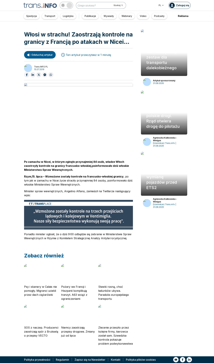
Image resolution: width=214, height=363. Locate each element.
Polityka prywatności (37, 359)
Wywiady (109, 16)
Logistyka (68, 16)
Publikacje (90, 16)
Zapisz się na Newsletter (90, 359)
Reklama (183, 16)
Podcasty (159, 16)
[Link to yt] (176, 359)
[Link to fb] (182, 359)
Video (143, 16)
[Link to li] (189, 359)
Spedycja (31, 16)
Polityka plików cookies (141, 359)
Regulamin (62, 359)
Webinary (127, 16)
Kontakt (115, 359)
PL (160, 5)
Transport (49, 16)
